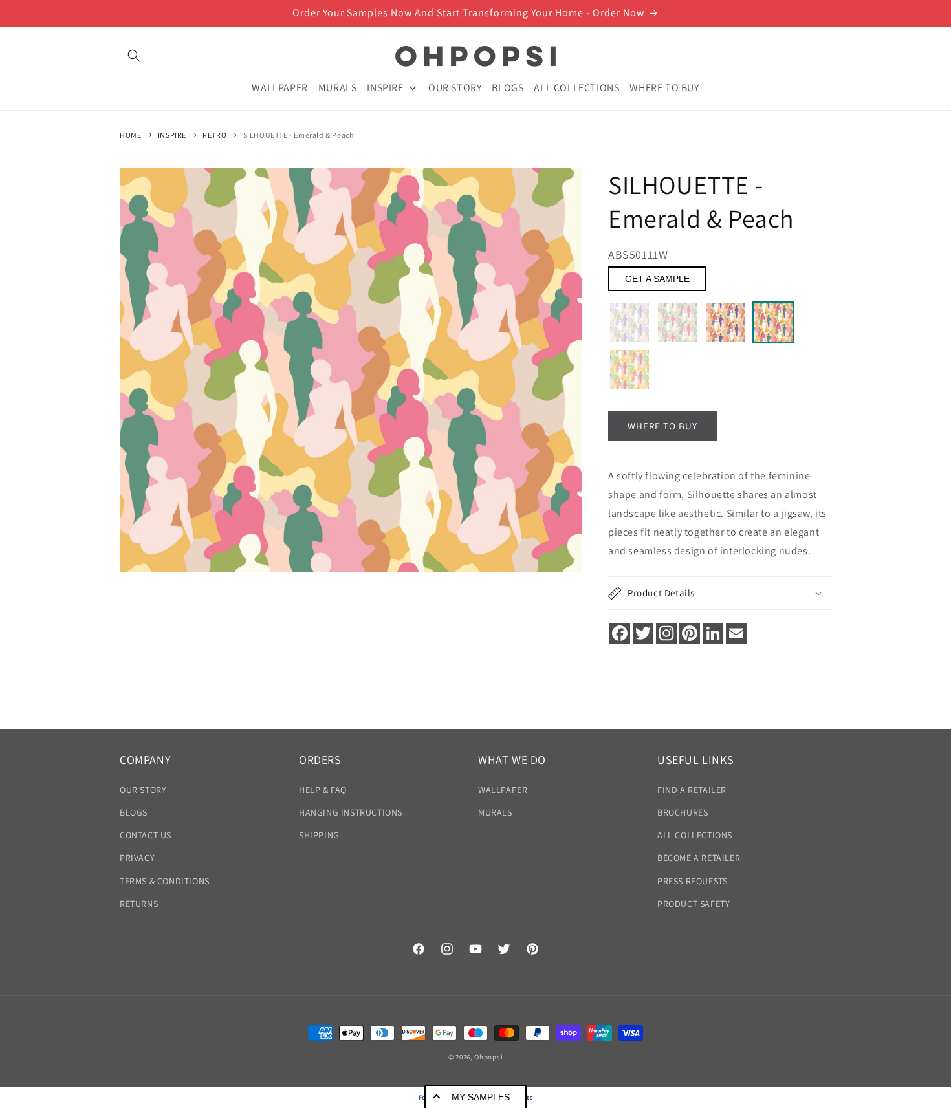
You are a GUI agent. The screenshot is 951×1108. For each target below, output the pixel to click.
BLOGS (134, 812)
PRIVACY (137, 858)
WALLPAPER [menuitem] (279, 87)
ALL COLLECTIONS (694, 835)
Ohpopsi (488, 1056)
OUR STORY (143, 790)
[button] (134, 55)
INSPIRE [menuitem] (385, 87)
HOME (130, 135)
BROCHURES (682, 812)
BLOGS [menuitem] (507, 87)
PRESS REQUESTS (692, 881)
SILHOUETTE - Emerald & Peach (298, 135)
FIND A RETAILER (692, 790)
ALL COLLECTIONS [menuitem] (576, 87)
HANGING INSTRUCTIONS (350, 812)
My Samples (481, 1097)
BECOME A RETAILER (698, 858)
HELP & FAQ (323, 790)
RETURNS (139, 903)
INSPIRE (172, 135)
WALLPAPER (502, 790)
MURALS (495, 812)
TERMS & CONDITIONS (165, 881)
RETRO (214, 135)
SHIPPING (319, 835)
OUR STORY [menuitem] (454, 87)
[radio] (629, 322)
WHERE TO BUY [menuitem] (664, 87)
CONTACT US (145, 835)
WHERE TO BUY (662, 426)
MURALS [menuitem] (337, 87)
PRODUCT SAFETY (693, 903)
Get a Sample (657, 279)
